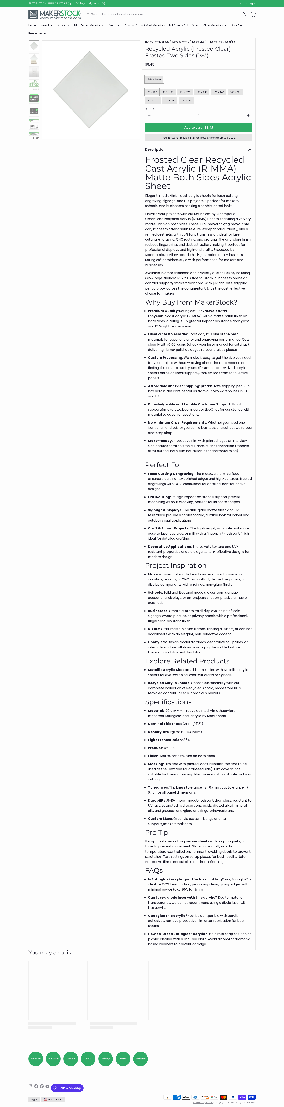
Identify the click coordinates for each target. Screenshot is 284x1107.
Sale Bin (236, 25)
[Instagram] (30, 1088)
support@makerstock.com (181, 283)
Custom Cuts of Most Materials (145, 25)
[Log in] (242, 14)
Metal (112, 25)
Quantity (149, 108)
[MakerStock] (54, 14)
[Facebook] (36, 1088)
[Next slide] (134, 88)
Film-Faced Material (87, 25)
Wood (45, 25)
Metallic (230, 669)
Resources (35, 33)
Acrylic (61, 25)
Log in (252, 3)
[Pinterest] (42, 1088)
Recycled (194, 688)
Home (32, 25)
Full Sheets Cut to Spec (184, 25)
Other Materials (213, 25)
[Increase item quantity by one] (248, 115)
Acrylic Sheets (161, 41)
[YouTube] (47, 1088)
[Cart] (252, 14)
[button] (198, 127)
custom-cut (210, 278)
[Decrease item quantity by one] (149, 115)
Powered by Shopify (203, 1102)
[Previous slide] (47, 88)
